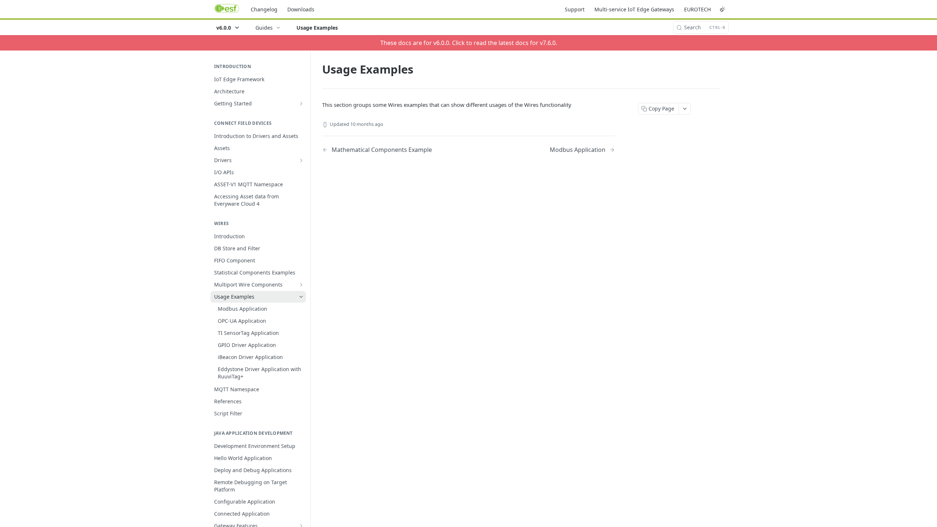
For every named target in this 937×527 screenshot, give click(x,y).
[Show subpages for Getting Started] (301, 103)
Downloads (300, 9)
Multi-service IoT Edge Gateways (634, 9)
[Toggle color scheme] (722, 9)
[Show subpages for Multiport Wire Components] (301, 285)
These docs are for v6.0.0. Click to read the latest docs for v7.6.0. (468, 43)
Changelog (264, 9)
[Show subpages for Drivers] (301, 160)
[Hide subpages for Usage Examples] (301, 297)
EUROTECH (697, 9)
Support (575, 9)
